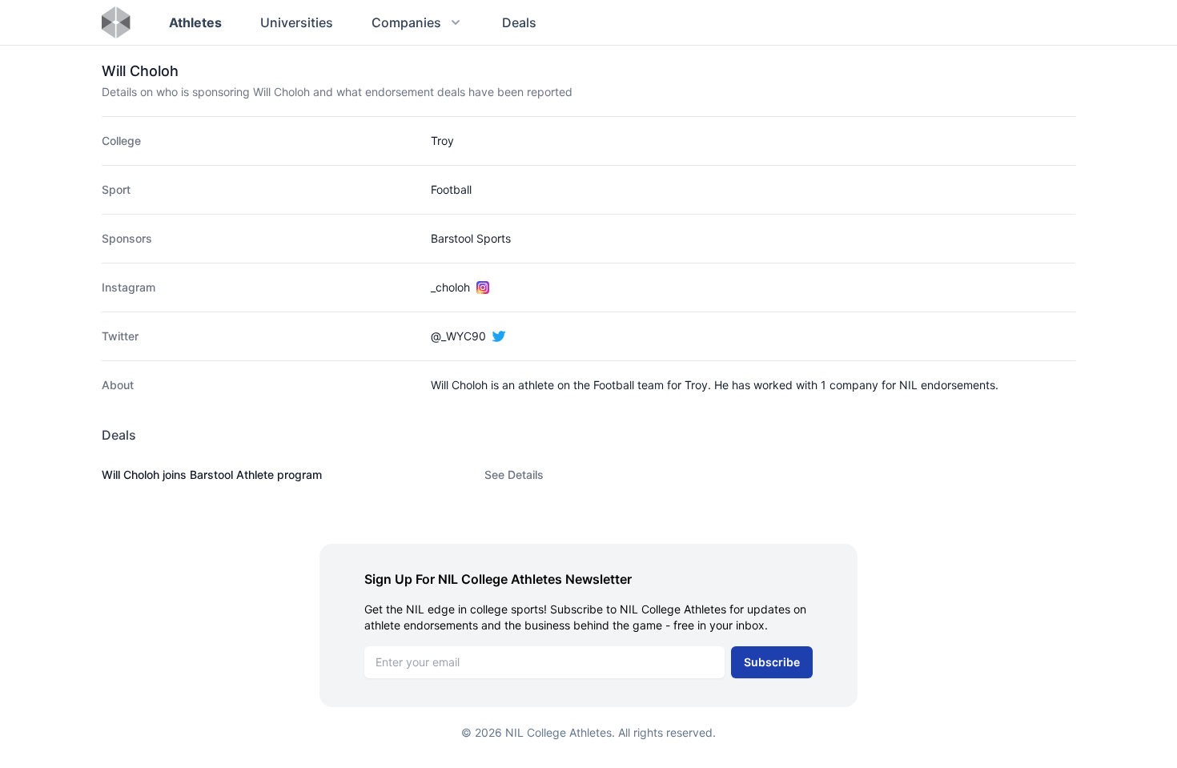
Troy (442, 140)
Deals (519, 22)
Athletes (195, 22)
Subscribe (772, 662)
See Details (514, 474)
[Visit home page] (116, 22)
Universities (296, 22)
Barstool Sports (471, 238)
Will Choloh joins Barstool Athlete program (212, 474)
